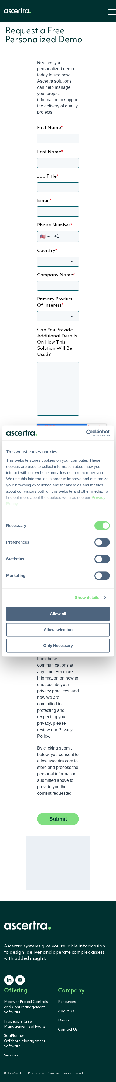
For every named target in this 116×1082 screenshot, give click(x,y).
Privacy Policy (36, 1073)
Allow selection (58, 629)
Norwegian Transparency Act (64, 1073)
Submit (58, 819)
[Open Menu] (110, 14)
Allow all (58, 613)
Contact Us (68, 1029)
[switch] (102, 542)
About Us (66, 1011)
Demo (63, 1020)
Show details (87, 597)
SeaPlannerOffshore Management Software (24, 1041)
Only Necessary (58, 645)
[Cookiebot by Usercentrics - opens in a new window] (86, 432)
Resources (67, 1002)
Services (11, 1055)
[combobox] (58, 262)
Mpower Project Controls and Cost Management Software (26, 1007)
